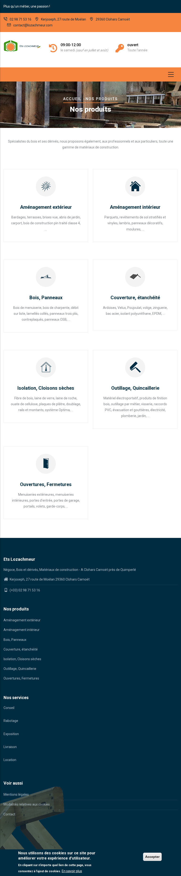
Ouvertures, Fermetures (21, 678)
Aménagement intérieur (22, 630)
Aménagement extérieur (22, 620)
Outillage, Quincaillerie (20, 669)
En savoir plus (72, 871)
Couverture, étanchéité (21, 649)
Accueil (72, 99)
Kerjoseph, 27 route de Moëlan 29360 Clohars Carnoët (49, 579)
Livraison (10, 747)
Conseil (9, 708)
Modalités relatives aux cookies (27, 804)
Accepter (152, 857)
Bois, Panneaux (15, 640)
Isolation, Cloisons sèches (22, 659)
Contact (9, 814)
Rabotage (11, 721)
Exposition (11, 734)
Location (10, 760)
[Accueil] (23, 46)
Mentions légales (16, 794)
